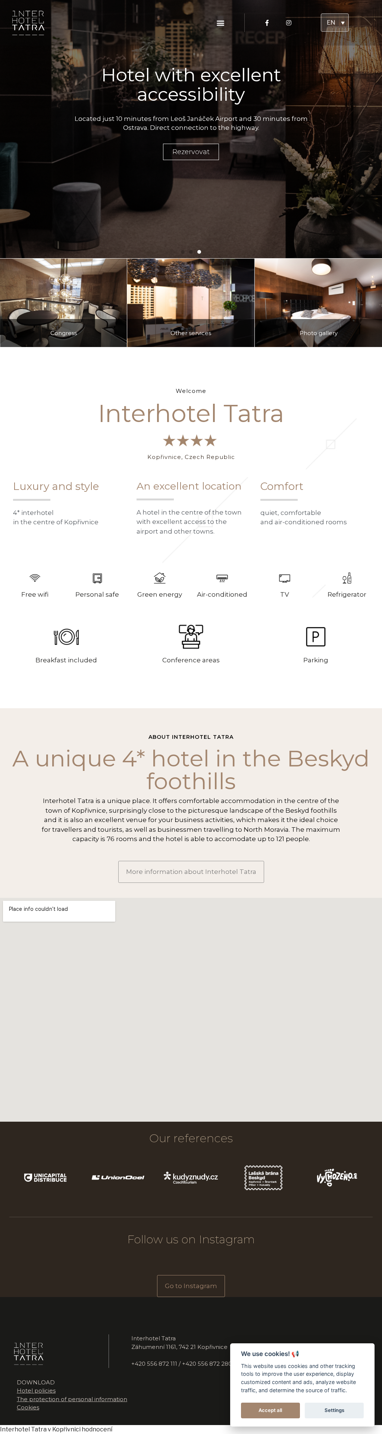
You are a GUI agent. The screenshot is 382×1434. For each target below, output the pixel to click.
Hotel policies (36, 1390)
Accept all (270, 1410)
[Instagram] (289, 23)
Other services (190, 333)
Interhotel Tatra (23, 1429)
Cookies (28, 1407)
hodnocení (97, 1429)
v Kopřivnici (64, 1429)
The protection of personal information (72, 1399)
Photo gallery (319, 333)
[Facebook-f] (267, 23)
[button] (221, 22)
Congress (63, 333)
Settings (334, 1410)
